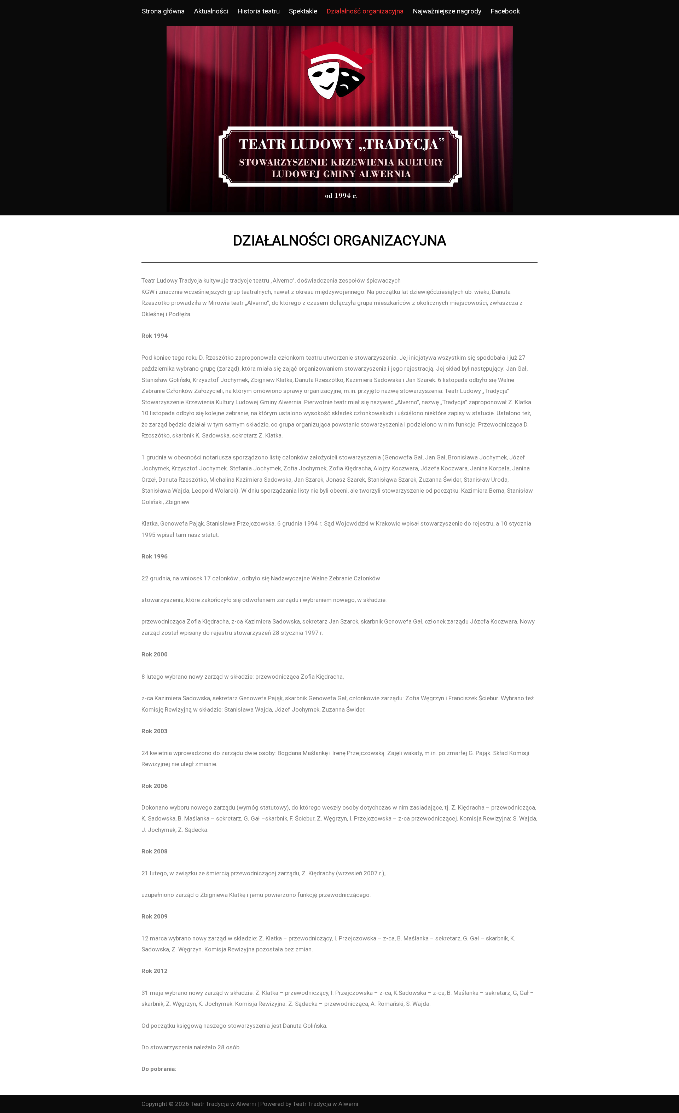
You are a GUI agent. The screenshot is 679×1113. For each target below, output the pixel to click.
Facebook (505, 11)
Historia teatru (258, 11)
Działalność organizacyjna (365, 11)
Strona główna (163, 11)
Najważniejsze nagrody (447, 11)
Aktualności (211, 11)
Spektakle (303, 11)
